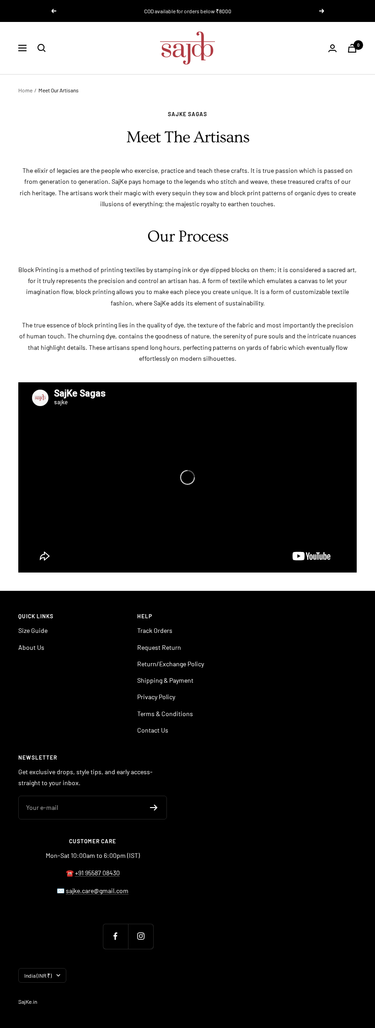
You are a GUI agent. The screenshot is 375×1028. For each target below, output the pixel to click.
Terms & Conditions (165, 713)
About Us (31, 647)
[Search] (42, 48)
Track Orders (154, 630)
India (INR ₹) (38, 975)
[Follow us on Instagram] (140, 936)
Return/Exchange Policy (170, 664)
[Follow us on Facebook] (115, 936)
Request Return (159, 647)
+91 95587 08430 (97, 873)
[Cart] (352, 48)
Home (25, 90)
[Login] (332, 48)
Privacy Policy (156, 697)
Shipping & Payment (165, 680)
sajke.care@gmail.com (97, 890)
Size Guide (33, 630)
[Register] (154, 807)
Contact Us (152, 730)
